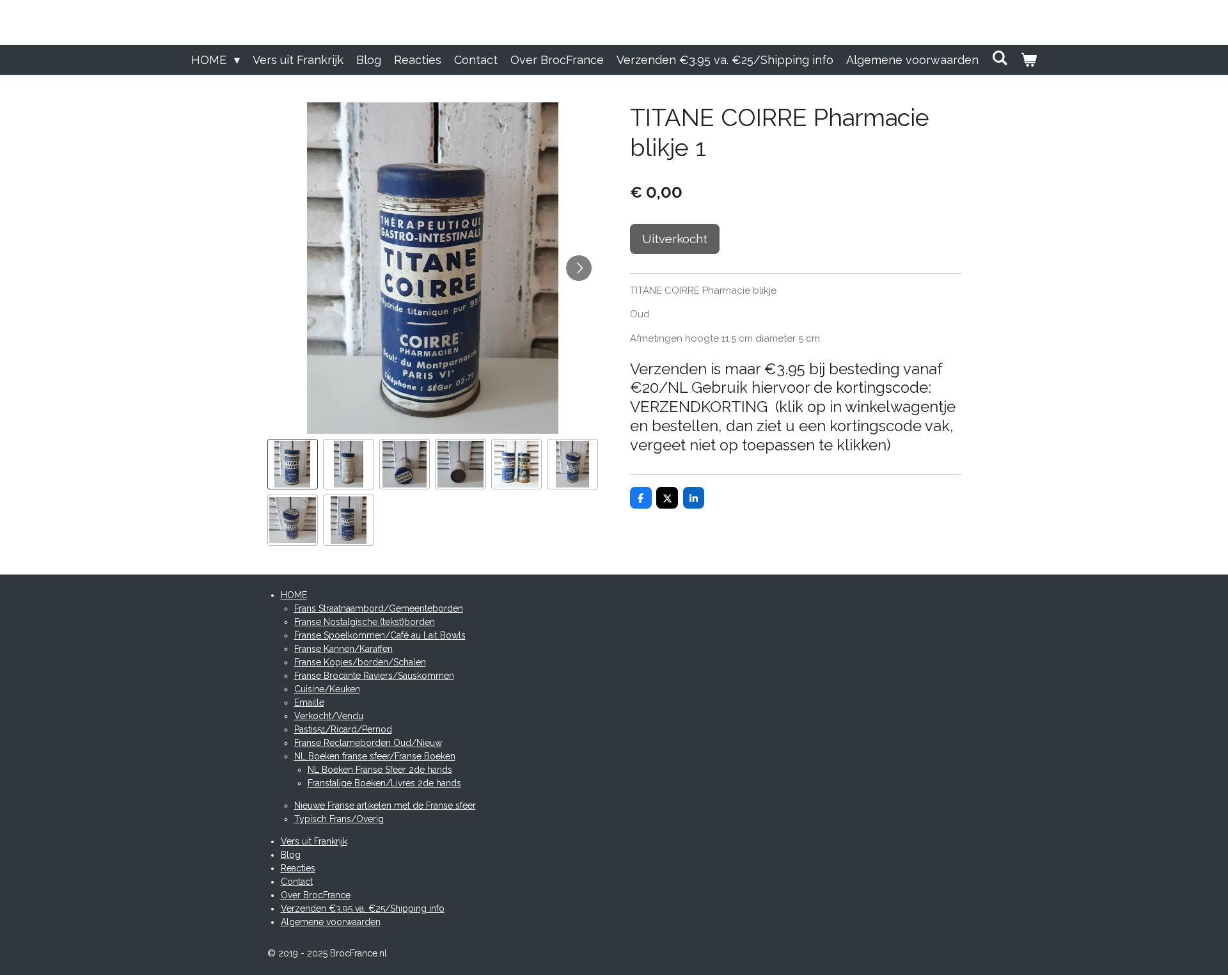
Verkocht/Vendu (328, 716)
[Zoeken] (999, 58)
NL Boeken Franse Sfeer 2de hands (380, 770)
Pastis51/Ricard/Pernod (343, 729)
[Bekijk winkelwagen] (1028, 60)
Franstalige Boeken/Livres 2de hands (384, 783)
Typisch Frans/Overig (339, 819)
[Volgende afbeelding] (579, 268)
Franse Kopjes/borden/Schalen (360, 662)
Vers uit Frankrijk (314, 841)
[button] (293, 464)
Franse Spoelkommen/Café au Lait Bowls (380, 635)
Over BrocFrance (315, 895)
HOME (294, 595)
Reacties (298, 868)
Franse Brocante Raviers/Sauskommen (374, 675)
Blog (291, 855)
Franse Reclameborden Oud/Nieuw (368, 743)
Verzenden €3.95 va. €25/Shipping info (363, 908)
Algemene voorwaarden (331, 922)
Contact (297, 881)
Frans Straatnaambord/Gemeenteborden (378, 608)
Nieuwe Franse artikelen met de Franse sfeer (385, 805)
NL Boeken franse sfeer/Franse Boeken (374, 756)
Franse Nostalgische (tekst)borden (364, 622)
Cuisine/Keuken (327, 689)
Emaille (309, 702)
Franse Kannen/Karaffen (343, 649)
